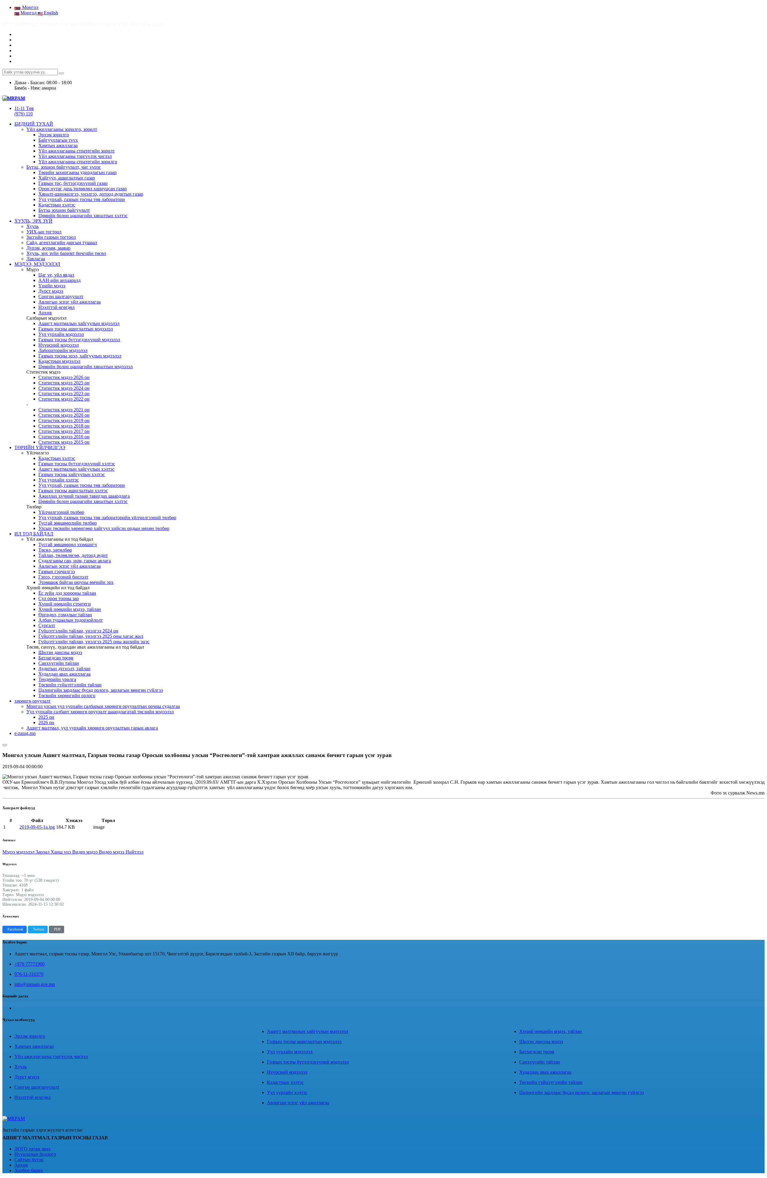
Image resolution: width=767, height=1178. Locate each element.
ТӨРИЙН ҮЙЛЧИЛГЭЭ (39, 447)
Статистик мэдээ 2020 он (64, 415)
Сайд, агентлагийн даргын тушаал (61, 242)
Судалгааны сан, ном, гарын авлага (74, 560)
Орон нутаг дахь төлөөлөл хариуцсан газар (82, 188)
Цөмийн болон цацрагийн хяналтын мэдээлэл (85, 366)
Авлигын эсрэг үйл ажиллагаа (69, 301)
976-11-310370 (28, 974)
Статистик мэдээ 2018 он (64, 425)
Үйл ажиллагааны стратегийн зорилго (77, 161)
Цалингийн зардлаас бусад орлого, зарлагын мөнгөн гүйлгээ (100, 690)
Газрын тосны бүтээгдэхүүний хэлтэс (76, 463)
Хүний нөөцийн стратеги (64, 603)
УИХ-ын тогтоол (43, 231)
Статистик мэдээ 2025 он (64, 382)
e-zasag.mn (25, 733)
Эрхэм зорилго (53, 134)
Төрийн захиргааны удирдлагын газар (77, 172)
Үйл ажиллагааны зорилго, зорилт (61, 129)
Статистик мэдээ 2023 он (64, 393)
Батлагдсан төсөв (55, 657)
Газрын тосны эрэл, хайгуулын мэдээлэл (79, 355)
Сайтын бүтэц (28, 1159)
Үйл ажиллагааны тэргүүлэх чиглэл (75, 156)
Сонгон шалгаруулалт (60, 296)
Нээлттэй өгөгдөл (56, 307)
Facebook (15, 929)
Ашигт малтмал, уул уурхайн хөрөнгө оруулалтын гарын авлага (92, 727)
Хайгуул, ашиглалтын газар (66, 177)
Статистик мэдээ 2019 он (64, 420)
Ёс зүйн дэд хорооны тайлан (67, 593)
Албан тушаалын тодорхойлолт (70, 620)
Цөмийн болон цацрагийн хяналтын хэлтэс (83, 215)
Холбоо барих (28, 1170)
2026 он (46, 722)
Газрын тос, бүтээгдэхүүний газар (73, 183)
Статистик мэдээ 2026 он (64, 377)
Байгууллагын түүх (58, 140)
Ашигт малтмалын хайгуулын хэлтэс (76, 469)
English (50, 12)
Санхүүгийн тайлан (58, 663)
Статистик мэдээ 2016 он (64, 436)
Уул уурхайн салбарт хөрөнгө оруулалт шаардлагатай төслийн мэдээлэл (100, 711)
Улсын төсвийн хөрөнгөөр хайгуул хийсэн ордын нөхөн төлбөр (103, 528)
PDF (57, 929)
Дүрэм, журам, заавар (48, 247)
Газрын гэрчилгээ (56, 571)
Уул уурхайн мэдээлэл (61, 334)
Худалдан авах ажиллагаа (64, 673)
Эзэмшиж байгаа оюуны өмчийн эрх (76, 582)
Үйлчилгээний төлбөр (61, 512)
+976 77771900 (29, 963)
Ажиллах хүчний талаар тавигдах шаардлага (84, 496)
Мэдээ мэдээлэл (19, 851)
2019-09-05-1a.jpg (37, 827)
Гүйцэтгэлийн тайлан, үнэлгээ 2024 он (78, 630)
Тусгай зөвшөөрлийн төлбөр (67, 522)
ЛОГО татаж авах (32, 1148)
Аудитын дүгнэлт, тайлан (64, 668)
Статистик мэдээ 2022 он (64, 398)
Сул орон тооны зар (58, 598)
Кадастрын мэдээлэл (59, 361)
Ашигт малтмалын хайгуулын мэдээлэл (79, 323)
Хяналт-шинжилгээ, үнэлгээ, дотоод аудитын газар (90, 194)
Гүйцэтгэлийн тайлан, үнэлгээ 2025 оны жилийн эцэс (94, 641)
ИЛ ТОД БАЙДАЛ (33, 533)
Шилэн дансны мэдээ (60, 652)
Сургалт (46, 625)
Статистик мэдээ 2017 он (64, 431)
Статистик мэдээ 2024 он (64, 388)
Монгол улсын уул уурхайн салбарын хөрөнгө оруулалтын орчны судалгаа (103, 706)
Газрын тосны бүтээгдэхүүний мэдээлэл (79, 339)
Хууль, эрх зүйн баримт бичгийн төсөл (66, 253)
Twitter (38, 929)
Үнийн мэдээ (51, 285)
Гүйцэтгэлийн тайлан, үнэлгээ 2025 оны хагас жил (90, 636)
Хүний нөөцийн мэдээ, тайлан (69, 609)
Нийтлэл (135, 851)
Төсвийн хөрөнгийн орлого (66, 695)
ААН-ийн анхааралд (59, 280)
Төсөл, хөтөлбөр (55, 549)
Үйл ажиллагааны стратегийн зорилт (76, 150)
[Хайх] (61, 73)
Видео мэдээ (85, 851)
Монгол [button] (29, 7)
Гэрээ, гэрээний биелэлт (63, 576)
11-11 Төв (24, 108)
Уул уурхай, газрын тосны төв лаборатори (81, 199)
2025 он (46, 717)
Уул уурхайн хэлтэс (58, 479)
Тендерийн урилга (57, 679)
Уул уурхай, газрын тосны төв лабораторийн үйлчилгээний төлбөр (107, 517)
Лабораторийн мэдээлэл (62, 350)
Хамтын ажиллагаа (58, 145)
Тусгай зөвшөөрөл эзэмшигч (67, 544)
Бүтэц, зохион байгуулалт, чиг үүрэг (63, 167)
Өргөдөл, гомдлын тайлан (65, 614)
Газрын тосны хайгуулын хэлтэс (71, 474)
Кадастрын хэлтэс (56, 204)
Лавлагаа (35, 258)
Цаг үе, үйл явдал (56, 274)
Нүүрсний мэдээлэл (58, 345)
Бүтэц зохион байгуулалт (64, 210)
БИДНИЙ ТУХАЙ (33, 123)
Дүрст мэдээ (50, 291)
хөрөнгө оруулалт (32, 700)
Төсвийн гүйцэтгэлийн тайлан (70, 684)
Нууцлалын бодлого (35, 1154)
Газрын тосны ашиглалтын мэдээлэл (75, 328)
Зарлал (43, 851)
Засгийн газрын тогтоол (51, 237)
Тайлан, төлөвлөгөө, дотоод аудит (73, 555)
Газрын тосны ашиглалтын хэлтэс (73, 490)
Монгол (28, 12)
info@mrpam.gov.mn (34, 984)
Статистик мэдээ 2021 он (64, 409)
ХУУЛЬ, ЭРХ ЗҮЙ (33, 220)
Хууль (32, 226)
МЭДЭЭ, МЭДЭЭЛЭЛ (37, 264)
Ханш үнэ (61, 851)
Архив (45, 312)
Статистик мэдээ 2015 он (64, 442)
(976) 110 (23, 113)
